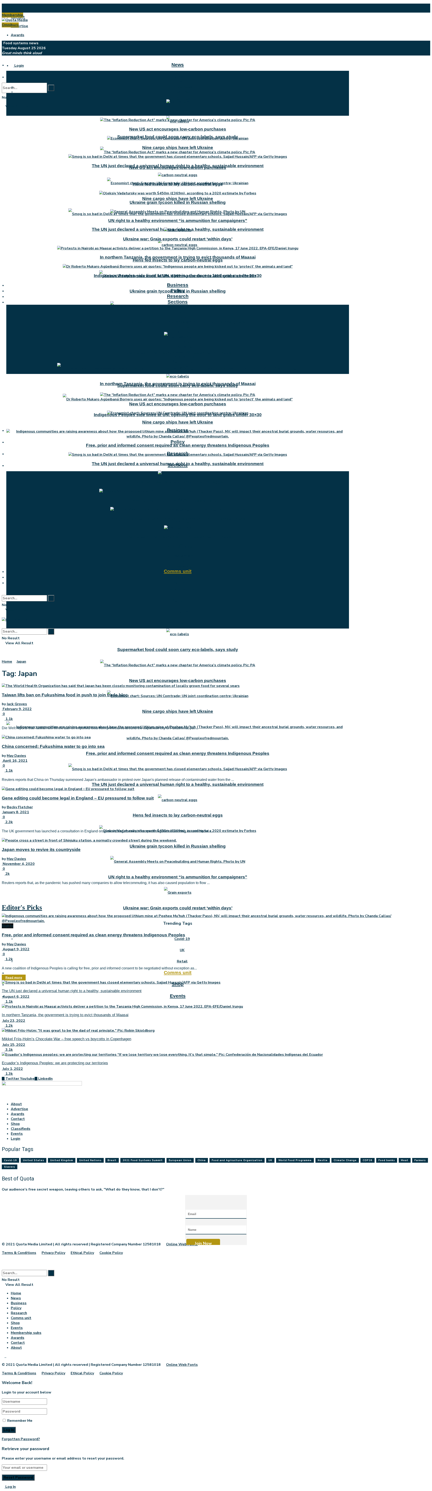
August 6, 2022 (15, 996)
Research (178, 296)
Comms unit (177, 972)
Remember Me (19, 1420)
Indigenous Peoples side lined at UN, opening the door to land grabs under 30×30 (178, 275)
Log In (10, 1486)
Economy (182, 533)
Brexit (112, 1160)
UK (182, 950)
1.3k (8, 1073)
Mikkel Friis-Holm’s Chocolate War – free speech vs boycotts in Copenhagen (66, 1039)
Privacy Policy (53, 1252)
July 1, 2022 (12, 1068)
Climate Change (345, 1160)
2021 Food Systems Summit (143, 1160)
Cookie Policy (111, 1252)
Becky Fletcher (20, 807)
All (182, 476)
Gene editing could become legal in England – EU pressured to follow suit (78, 798)
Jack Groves (17, 704)
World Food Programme (295, 1160)
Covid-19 (182, 938)
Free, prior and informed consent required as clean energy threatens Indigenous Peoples (177, 753)
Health (182, 336)
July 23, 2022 (13, 1020)
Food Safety (182, 341)
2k (7, 873)
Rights (182, 611)
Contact (18, 1118)
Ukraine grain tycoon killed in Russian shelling (178, 846)
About (16, 8)
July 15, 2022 (13, 1044)
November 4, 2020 (18, 863)
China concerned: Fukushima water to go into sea (53, 746)
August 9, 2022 (15, 949)
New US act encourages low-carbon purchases (177, 680)
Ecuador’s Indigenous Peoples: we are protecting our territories (55, 1063)
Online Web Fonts (182, 1244)
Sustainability (182, 589)
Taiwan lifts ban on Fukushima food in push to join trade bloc (65, 695)
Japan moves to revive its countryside (41, 849)
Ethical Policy (82, 1252)
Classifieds (20, 1128)
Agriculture (182, 600)
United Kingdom (61, 1160)
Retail (182, 488)
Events (178, 995)
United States (33, 1160)
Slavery (9, 1167)
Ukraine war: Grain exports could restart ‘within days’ (177, 908)
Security (182, 351)
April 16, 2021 (14, 760)
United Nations (90, 1160)
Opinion (182, 96)
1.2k (8, 959)
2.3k (8, 822)
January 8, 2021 (15, 812)
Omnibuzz (10, 24)
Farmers (420, 1160)
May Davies (16, 755)
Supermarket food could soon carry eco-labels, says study (177, 649)
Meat (404, 1160)
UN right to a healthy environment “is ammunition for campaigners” (177, 877)
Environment (182, 521)
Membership (12, 15)
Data (182, 317)
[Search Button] (51, 88)
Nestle (323, 1160)
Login (19, 65)
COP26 (367, 1160)
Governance (182, 346)
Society (182, 322)
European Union (180, 1160)
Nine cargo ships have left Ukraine (177, 198)
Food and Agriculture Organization (237, 1160)
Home (7, 661)
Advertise (19, 26)
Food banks (386, 1160)
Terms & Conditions (19, 1252)
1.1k (8, 718)
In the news (182, 86)
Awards (17, 35)
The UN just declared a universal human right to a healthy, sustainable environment (177, 784)
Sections (178, 301)
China (202, 1160)
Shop (178, 576)
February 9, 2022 (17, 709)
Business (177, 284)
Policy (178, 441)
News (177, 64)
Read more (13, 977)
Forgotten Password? (21, 1439)
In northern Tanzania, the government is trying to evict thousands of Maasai (178, 257)
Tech (182, 622)
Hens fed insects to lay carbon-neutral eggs (178, 260)
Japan (21, 661)
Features (182, 91)
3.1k (8, 1049)
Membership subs (26, 1332)
